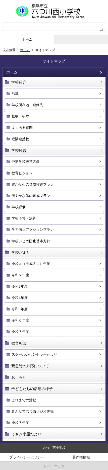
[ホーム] (54, 11)
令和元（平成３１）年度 (31, 264)
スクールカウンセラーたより (34, 354)
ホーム (27, 39)
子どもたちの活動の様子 (32, 388)
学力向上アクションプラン (33, 229)
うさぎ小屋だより (26, 434)
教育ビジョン (22, 173)
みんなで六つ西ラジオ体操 (33, 411)
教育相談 (18, 343)
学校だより (20, 252)
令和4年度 (20, 298)
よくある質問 (22, 127)
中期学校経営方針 (26, 162)
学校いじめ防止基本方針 (31, 241)
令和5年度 (20, 309)
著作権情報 (81, 457)
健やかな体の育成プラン (31, 196)
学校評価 (19, 207)
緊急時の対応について (30, 366)
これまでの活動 (24, 400)
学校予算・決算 (24, 218)
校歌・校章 (20, 116)
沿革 (15, 94)
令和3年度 (20, 286)
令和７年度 (20, 332)
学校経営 (18, 150)
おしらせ (18, 377)
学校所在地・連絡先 (27, 105)
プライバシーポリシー (26, 457)
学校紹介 (18, 82)
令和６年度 (20, 320)
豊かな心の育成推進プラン (33, 184)
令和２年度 (20, 275)
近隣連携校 (20, 139)
